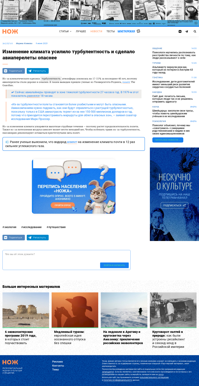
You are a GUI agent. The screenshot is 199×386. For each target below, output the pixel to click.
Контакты (58, 365)
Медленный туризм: (70, 337)
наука (155, 107)
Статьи (64, 31)
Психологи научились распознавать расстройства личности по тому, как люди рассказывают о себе (174, 55)
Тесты (110, 31)
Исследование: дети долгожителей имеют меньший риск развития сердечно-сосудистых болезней (173, 84)
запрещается (108, 372)
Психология (159, 121)
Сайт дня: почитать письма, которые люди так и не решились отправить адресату (172, 99)
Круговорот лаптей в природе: (168, 339)
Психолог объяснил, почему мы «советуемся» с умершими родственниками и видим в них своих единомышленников (171, 129)
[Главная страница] (10, 31)
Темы (55, 369)
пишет (126, 81)
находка (157, 92)
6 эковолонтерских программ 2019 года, (20, 337)
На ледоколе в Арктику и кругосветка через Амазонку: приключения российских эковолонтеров (123, 337)
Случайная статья (138, 31)
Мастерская (126, 31)
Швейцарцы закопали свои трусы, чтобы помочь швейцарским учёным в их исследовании (173, 113)
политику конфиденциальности (118, 380)
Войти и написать (114, 265)
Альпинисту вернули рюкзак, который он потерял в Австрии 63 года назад (172, 70)
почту (161, 374)
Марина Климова (24, 43)
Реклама (57, 361)
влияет (72, 142)
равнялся (33, 95)
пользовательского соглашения (154, 377)
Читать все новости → (168, 140)
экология (7, 44)
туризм (156, 63)
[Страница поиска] (195, 31)
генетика (157, 77)
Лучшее (81, 31)
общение (157, 48)
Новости (96, 31)
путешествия (57, 227)
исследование (32, 227)
